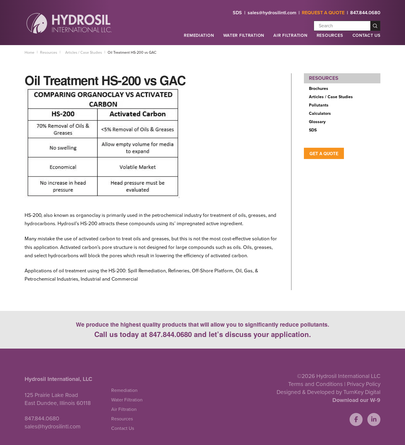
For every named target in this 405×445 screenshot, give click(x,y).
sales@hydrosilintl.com (272, 13)
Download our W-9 (356, 400)
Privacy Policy (363, 384)
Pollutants (319, 105)
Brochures (318, 88)
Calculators (320, 113)
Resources (330, 35)
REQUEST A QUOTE (323, 13)
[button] (198, 38)
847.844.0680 (365, 13)
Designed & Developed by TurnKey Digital (328, 392)
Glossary (317, 121)
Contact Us (367, 35)
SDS (237, 13)
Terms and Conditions (315, 384)
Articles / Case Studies (331, 96)
